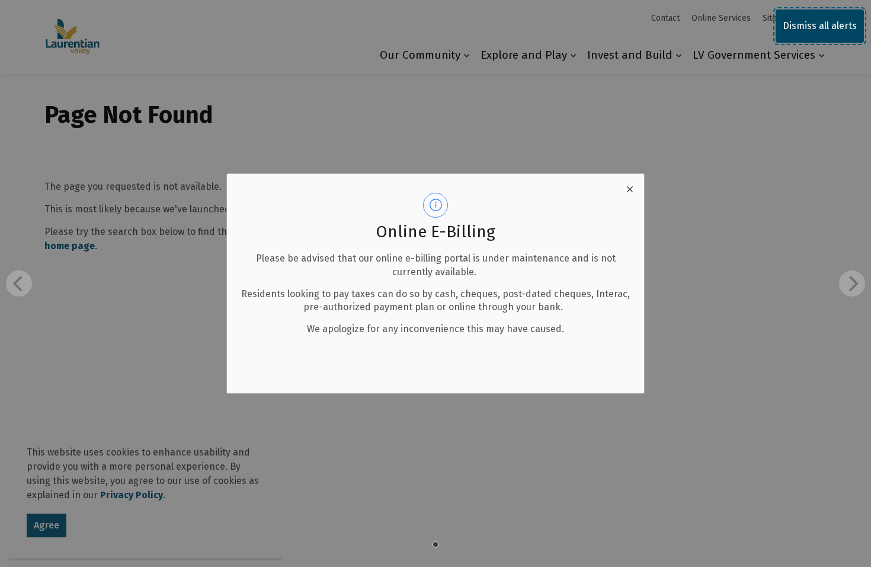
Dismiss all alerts (820, 25)
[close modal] (630, 188)
